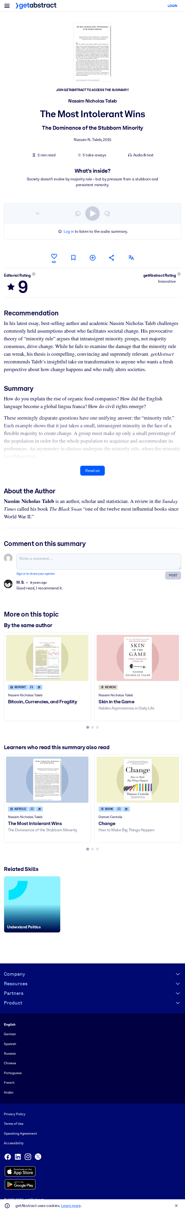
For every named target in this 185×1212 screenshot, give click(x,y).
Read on (92, 470)
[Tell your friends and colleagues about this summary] (112, 257)
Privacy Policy (14, 1114)
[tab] (87, 727)
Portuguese (13, 1073)
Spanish (10, 1044)
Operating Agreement (20, 1133)
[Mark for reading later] (73, 257)
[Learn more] (33, 274)
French (9, 1082)
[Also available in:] (131, 257)
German (10, 1034)
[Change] (138, 780)
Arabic (9, 1092)
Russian (10, 1053)
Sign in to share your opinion (35, 573)
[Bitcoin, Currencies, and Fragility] (47, 658)
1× (38, 213)
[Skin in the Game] (138, 658)
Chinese (10, 1063)
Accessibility (14, 1143)
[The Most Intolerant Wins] (47, 780)
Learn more (70, 1205)
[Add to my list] (92, 257)
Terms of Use (13, 1124)
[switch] (92, 213)
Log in (69, 231)
